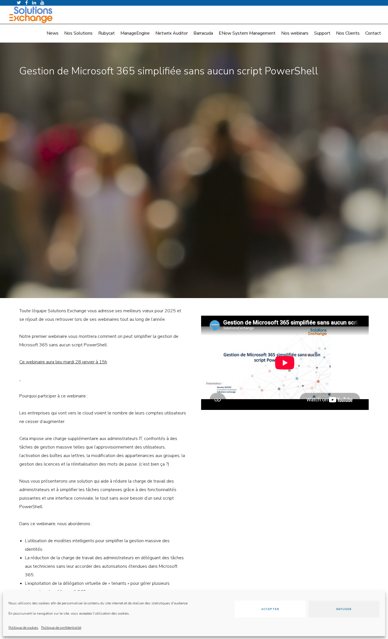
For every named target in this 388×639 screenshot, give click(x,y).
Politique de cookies (23, 627)
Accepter (270, 609)
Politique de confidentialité (61, 627)
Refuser (344, 609)
